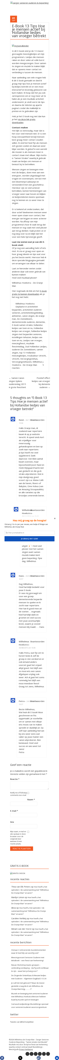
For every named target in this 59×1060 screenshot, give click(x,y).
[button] (29, 520)
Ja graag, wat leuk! (29, 539)
